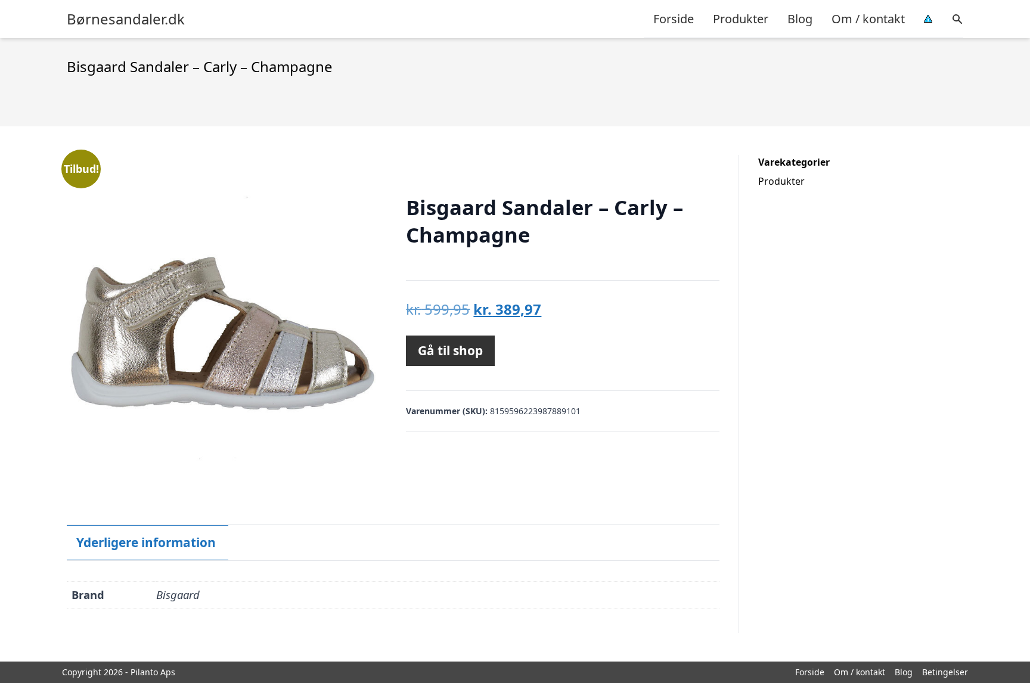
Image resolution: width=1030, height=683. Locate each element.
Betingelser (945, 672)
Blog (799, 19)
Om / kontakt (868, 19)
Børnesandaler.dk (126, 19)
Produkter (740, 19)
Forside (673, 19)
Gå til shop (450, 350)
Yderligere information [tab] (146, 542)
